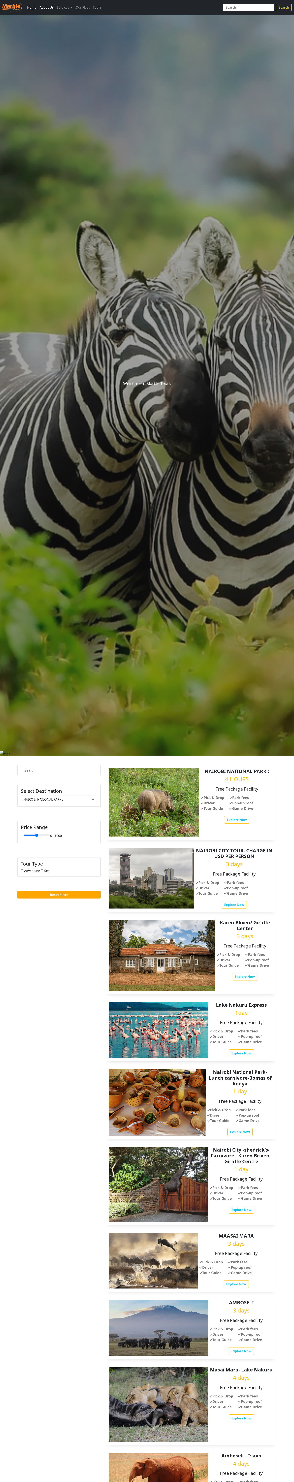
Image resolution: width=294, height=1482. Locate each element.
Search (284, 7)
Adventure (32, 871)
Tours (97, 7)
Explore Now (237, 820)
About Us (47, 7)
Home (31, 7)
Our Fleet (83, 7)
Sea (47, 871)
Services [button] (63, 7)
